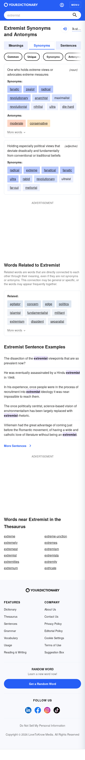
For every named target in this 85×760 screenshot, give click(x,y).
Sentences (68, 45)
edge (48, 304)
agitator (15, 304)
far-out (14, 187)
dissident (37, 321)
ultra (52, 106)
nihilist (38, 106)
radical (46, 89)
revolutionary (19, 97)
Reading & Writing (15, 652)
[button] (62, 5)
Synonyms (42, 45)
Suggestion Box (54, 652)
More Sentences (15, 446)
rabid (26, 178)
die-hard (68, 106)
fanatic (14, 89)
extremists (51, 555)
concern (32, 304)
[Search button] (75, 15)
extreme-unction (55, 536)
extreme (31, 170)
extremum (11, 568)
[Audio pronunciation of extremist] (65, 29)
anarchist (41, 97)
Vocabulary (11, 638)
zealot (30, 89)
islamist (15, 312)
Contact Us (51, 616)
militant (60, 312)
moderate (16, 123)
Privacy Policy (53, 624)
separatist (57, 321)
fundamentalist (37, 312)
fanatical (50, 170)
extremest (11, 549)
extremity (50, 561)
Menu (75, 5)
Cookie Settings (54, 638)
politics (64, 304)
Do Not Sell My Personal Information (42, 725)
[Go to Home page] (21, 4)
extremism (17, 321)
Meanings (16, 45)
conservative (39, 123)
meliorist (31, 187)
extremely (11, 542)
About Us (50, 609)
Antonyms (74, 57)
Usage (8, 645)
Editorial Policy (53, 631)
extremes (50, 542)
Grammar (10, 631)
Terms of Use (52, 645)
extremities (11, 561)
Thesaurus (10, 616)
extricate (50, 568)
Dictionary (10, 609)
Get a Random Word (42, 684)
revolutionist (18, 106)
